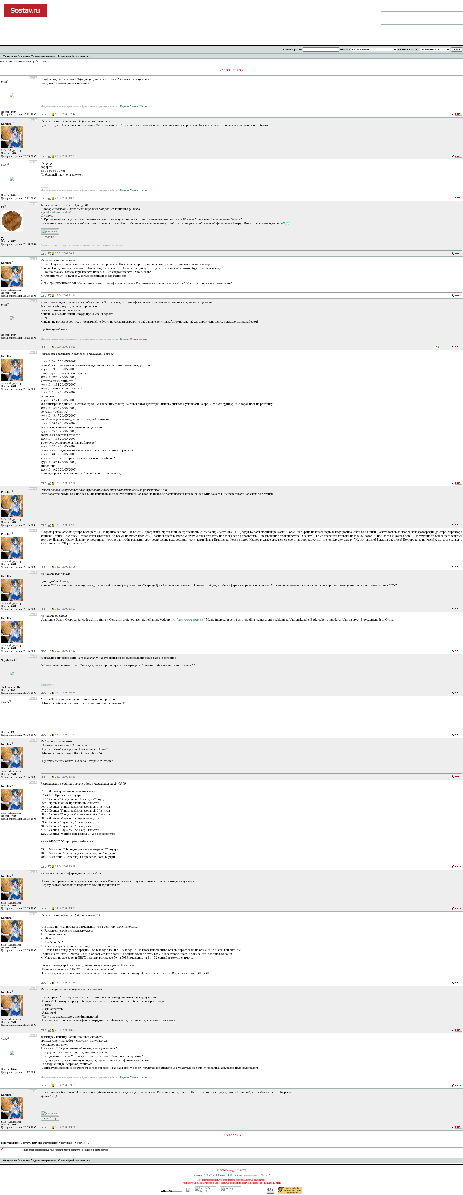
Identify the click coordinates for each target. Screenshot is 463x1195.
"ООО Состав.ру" (227, 1170)
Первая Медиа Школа (133, 106)
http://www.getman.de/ (191, 619)
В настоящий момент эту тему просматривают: (29, 1142)
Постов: (9, 111)
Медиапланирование (43, 55)
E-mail (277, 1182)
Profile (33, 77)
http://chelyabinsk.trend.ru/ (56, 212)
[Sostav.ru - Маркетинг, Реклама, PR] (188, 1191)
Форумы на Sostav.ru (16, 55)
